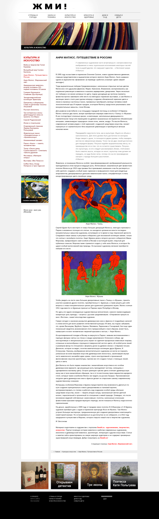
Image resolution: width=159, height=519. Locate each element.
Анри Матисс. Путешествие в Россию (35, 76)
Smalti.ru (104, 438)
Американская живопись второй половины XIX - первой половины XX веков (35, 87)
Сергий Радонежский (32, 120)
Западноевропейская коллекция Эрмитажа (32, 98)
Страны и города (33, 16)
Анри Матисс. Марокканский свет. (35, 81)
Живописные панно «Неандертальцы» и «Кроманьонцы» (32, 135)
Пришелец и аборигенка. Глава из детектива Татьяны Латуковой (35, 105)
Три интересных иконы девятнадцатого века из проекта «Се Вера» (33, 115)
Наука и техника (51, 16)
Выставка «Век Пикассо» (34, 161)
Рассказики (34, 501)
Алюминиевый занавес (33, 140)
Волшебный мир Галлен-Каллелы (34, 71)
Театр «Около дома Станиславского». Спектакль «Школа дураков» (35, 150)
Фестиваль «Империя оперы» (32, 157)
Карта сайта (35, 498)
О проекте (34, 496)
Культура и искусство (70, 16)
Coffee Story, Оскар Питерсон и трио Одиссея (34, 165)
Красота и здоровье (89, 16)
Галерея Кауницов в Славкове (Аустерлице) (33, 93)
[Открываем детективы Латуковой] (64, 488)
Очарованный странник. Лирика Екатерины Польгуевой (33, 128)
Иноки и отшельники (32, 123)
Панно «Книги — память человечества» (33, 144)
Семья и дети (119, 16)
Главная (57, 451)
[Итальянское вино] (34, 488)
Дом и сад (105, 16)
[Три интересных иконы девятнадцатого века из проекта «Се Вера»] (94, 488)
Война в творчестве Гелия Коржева (34, 66)
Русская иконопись (31, 110)
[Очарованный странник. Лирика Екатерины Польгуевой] (124, 488)
